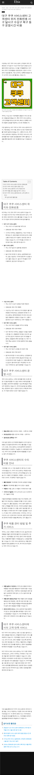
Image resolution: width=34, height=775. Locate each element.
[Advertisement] (17, 45)
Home (3, 8)
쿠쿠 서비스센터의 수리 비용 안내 (14, 188)
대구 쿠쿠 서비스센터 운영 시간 (13, 186)
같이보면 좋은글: (12, 197)
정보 (7, 8)
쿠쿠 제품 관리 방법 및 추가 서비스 (15, 191)
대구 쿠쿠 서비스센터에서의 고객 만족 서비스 (16, 194)
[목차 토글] (28, 181)
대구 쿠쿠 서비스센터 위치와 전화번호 (15, 184)
